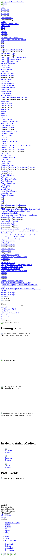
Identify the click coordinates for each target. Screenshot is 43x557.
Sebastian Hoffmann (8, 64)
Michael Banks (6, 155)
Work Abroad (5, 259)
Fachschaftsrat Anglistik (9, 213)
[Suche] (2, 303)
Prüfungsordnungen (8, 241)
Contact (3, 517)
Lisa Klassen (5, 185)
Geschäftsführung (7, 18)
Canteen (8, 527)
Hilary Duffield (6, 135)
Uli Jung (4, 139)
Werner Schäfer (6, 91)
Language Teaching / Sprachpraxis (13, 149)
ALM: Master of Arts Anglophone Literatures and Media (20, 209)
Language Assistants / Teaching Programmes (16, 265)
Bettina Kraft (5, 187)
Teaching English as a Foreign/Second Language (18, 167)
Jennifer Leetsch (6, 105)
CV (2, 117)
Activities (4, 34)
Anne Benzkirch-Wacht (9, 179)
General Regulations (8, 249)
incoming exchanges (8, 293)
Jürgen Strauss (6, 93)
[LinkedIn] (15, 555)
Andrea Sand (5, 65)
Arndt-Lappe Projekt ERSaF (11, 60)
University (4, 307)
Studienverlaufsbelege (8, 223)
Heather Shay (5, 163)
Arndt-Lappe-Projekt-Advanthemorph (14, 58)
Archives (4, 32)
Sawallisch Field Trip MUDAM (12, 38)
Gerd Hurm (5, 137)
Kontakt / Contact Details (10, 24)
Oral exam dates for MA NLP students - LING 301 (18, 235)
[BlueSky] (5, 555)
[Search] (22, 305)
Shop (7, 533)
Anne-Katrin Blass (7, 83)
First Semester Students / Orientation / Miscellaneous (19, 215)
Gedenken (4, 177)
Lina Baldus (5, 81)
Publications (5, 109)
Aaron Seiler (5, 67)
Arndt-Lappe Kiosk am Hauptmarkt (13, 40)
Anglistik (4, 315)
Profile (3, 22)
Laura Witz (5, 71)
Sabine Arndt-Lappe (8, 54)
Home (3, 8)
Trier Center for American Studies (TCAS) (16, 283)
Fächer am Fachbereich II (10, 313)
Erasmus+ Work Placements (10, 269)
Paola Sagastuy (6, 161)
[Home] (4, 4)
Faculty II (4, 311)
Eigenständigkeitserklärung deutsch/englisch (16, 239)
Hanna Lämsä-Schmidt (9, 191)
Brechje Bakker (6, 119)
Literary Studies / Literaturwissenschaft (14, 97)
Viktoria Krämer (6, 189)
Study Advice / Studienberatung (12, 217)
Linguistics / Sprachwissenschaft (12, 50)
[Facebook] (2, 555)
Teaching (4, 115)
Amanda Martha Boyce (9, 131)
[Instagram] (12, 555)
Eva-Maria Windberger (9, 141)
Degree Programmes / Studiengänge (13, 205)
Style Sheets (5, 243)
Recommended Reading (9, 221)
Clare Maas (5, 159)
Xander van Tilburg (8, 73)
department (5, 10)
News (3, 28)
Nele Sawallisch (6, 103)
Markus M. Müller (7, 123)
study (3, 197)
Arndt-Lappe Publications (10, 62)
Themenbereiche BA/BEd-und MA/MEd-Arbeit (18, 229)
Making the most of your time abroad (14, 271)
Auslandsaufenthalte (8, 245)
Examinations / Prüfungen (10, 225)
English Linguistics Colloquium (12, 281)
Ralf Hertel (5, 101)
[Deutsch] (4, 297)
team (2, 42)
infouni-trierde (6, 515)
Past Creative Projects (8, 147)
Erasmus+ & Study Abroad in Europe (14, 257)
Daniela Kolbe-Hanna (8, 85)
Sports (7, 531)
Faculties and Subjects (8, 309)
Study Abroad (6, 251)
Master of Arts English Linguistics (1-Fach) (16, 211)
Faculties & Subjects (12, 523)
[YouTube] (8, 555)
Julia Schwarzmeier (7, 125)
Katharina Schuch (7, 69)
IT (6, 529)
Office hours (5, 26)
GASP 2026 (5, 153)
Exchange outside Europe (10, 255)
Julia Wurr (4, 143)
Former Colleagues (7, 75)
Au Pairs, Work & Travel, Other (12, 267)
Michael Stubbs (6, 95)
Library (7, 525)
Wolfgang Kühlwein (8, 87)
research (4, 273)
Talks (3, 113)
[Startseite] (12, 2)
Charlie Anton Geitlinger (9, 121)
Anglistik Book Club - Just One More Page (16, 145)
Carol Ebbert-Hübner (8, 157)
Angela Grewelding (8, 183)
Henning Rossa (6, 171)
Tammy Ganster (6, 79)
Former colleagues (7, 127)
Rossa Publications (7, 175)
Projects (3, 111)
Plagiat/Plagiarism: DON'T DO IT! (13, 237)
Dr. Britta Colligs (7, 133)
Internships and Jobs (8, 263)
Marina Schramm (7, 193)
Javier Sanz (5, 89)
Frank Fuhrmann (7, 181)
